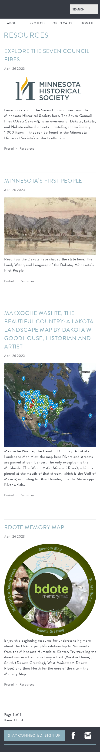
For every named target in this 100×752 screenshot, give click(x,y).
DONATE (87, 23)
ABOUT (12, 23)
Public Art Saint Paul (50, 9)
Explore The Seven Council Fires (47, 55)
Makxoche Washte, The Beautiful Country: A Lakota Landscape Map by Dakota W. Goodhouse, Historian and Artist (48, 330)
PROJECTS (38, 23)
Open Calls (62, 23)
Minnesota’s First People (43, 181)
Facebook (73, 735)
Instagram (88, 735)
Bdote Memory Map (34, 527)
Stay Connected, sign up (34, 735)
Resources (27, 148)
